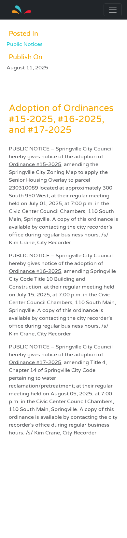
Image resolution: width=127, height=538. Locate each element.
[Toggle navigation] (113, 9)
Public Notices (25, 44)
